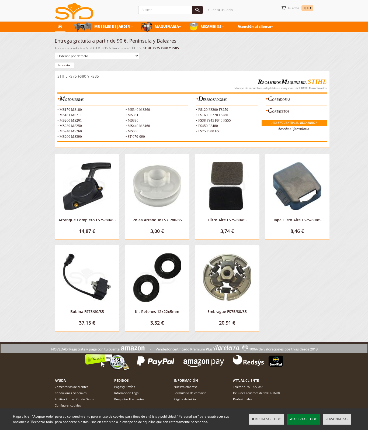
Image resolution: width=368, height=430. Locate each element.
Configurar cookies (68, 405)
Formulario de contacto (190, 393)
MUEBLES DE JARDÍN (112, 26)
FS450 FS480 (208, 126)
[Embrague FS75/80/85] (227, 306)
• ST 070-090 (135, 137)
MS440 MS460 (139, 126)
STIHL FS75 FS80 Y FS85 (161, 48)
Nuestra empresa (185, 387)
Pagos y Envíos (124, 387)
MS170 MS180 (71, 110)
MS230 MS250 (71, 126)
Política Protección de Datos (74, 399)
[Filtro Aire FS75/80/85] (227, 214)
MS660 (133, 131)
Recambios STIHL (125, 48)
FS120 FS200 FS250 (213, 110)
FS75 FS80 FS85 (210, 131)
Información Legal (126, 393)
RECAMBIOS (210, 26)
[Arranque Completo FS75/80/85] (87, 214)
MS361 (133, 115)
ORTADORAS (281, 100)
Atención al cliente (254, 26)
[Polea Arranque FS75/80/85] (157, 214)
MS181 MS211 (71, 115)
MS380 (133, 120)
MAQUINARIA (167, 26)
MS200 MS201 (71, 120)
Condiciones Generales (70, 393)
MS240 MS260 (71, 131)
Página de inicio (185, 399)
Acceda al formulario (293, 129)
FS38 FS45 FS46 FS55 (214, 120)
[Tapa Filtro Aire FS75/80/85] (297, 214)
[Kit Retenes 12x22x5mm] (157, 306)
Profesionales (242, 399)
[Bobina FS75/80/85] (87, 306)
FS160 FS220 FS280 (213, 115)
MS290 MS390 (71, 137)
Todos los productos (70, 48)
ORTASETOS (280, 111)
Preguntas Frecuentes (129, 399)
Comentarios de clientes (71, 387)
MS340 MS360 (139, 110)
